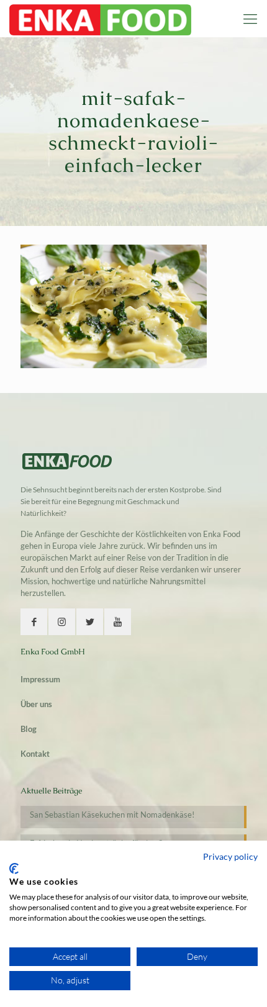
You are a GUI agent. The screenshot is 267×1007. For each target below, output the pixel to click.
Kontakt (35, 754)
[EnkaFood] (100, 18)
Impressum (40, 679)
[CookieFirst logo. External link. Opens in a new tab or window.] (14, 868)
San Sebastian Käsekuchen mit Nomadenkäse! (112, 815)
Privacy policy (230, 856)
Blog (28, 729)
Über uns (36, 704)
